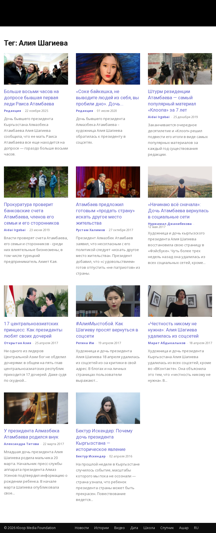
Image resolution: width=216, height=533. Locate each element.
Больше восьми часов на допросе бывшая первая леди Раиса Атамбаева (31, 98)
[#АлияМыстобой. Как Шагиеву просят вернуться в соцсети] (108, 301)
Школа (149, 527)
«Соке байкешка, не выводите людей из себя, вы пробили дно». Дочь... (107, 98)
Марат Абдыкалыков (166, 343)
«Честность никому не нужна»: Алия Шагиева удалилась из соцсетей (173, 330)
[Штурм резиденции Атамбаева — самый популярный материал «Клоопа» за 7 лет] (180, 69)
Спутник (167, 527)
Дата (134, 527)
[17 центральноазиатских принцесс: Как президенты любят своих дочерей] (36, 301)
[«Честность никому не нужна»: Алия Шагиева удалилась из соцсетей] (180, 301)
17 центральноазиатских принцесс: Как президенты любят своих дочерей (33, 330)
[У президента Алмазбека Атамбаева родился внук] (36, 408)
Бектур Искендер (90, 456)
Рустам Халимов (90, 230)
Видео (119, 527)
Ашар (184, 527)
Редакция (12, 111)
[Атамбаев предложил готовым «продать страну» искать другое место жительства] (108, 182)
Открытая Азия (17, 343)
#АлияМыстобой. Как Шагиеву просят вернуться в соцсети (107, 330)
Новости (82, 527)
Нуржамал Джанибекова (170, 224)
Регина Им (85, 343)
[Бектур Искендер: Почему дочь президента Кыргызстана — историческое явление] (108, 408)
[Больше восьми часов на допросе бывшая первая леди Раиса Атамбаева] (36, 69)
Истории (101, 527)
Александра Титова (21, 444)
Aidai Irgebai (159, 117)
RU (196, 527)
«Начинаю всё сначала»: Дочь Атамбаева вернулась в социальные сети (178, 211)
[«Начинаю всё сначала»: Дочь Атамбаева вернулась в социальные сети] (180, 182)
